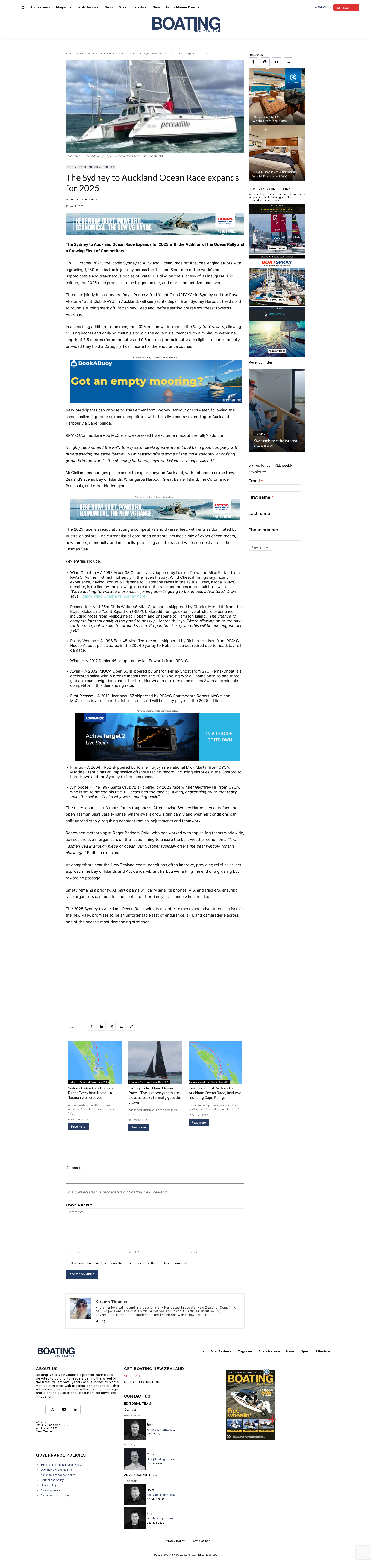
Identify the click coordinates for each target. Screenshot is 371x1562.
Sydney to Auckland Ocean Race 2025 (111, 53)
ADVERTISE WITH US (140, 1475)
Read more (78, 1126)
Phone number (263, 529)
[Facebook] (91, 1026)
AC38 (258, 433)
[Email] (121, 1026)
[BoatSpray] (277, 304)
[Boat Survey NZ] (277, 355)
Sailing (80, 53)
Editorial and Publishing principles (62, 1464)
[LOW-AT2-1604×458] (157, 736)
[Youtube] (276, 62)
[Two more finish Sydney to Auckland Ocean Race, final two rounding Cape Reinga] (215, 1062)
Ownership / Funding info (56, 1469)
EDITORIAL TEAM (137, 1403)
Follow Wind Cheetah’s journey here (113, 596)
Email (254, 481)
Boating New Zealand (177, 1554)
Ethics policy (48, 1485)
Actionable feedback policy (58, 1474)
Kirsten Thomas (87, 199)
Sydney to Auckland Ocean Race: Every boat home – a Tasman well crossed (90, 1093)
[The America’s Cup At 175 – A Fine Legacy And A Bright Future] (277, 410)
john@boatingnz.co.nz (161, 1429)
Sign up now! (260, 547)
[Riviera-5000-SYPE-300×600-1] (277, 180)
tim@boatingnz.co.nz (160, 1518)
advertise (323, 7)
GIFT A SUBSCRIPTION (142, 1382)
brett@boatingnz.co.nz (161, 1494)
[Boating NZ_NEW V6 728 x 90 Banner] (155, 238)
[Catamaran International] (277, 252)
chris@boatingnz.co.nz (161, 1459)
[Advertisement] (155, 961)
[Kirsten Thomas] (80, 1311)
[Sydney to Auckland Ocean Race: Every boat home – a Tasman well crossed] (95, 1062)
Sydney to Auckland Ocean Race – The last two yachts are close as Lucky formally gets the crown (154, 1095)
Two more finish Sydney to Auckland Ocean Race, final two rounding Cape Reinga (215, 1093)
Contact (130, 1409)
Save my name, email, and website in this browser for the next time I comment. (129, 1263)
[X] (111, 1026)
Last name (259, 513)
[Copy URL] (131, 1026)
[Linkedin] (101, 1026)
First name (259, 497)
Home (69, 53)
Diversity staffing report (56, 1495)
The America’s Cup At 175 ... (276, 440)
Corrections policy (52, 1480)
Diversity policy (50, 1490)
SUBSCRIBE (132, 1376)
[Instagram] (103, 1320)
